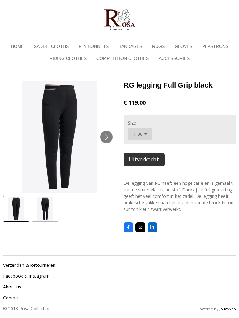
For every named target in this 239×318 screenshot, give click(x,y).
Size (132, 123)
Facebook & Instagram (26, 276)
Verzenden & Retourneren (29, 265)
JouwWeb (227, 309)
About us (12, 287)
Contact (11, 298)
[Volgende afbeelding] (106, 137)
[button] (16, 209)
